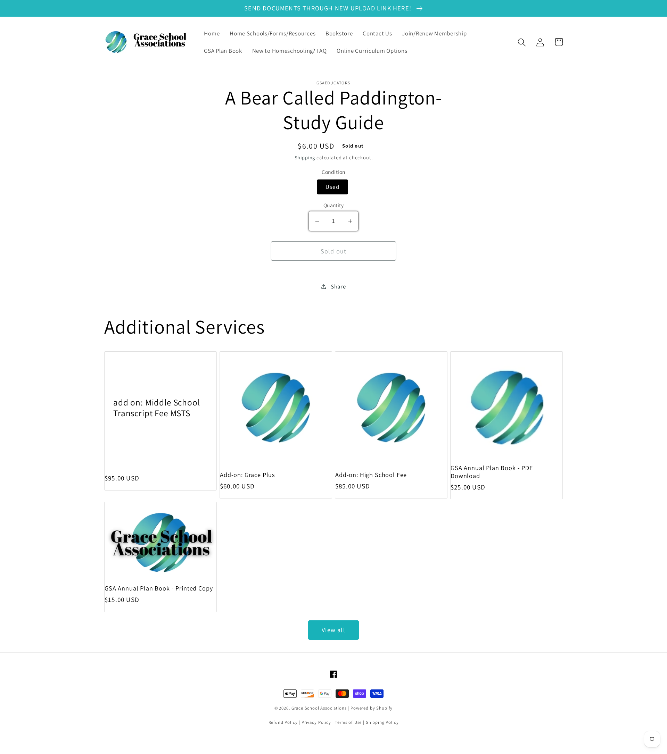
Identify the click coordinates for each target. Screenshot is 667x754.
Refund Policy (283, 722)
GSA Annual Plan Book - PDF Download (492, 472)
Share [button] (338, 286)
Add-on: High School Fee (371, 475)
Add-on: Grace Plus (247, 475)
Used (332, 187)
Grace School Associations (319, 708)
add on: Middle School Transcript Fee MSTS (156, 408)
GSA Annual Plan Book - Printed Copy (159, 588)
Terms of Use (348, 722)
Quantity (333, 205)
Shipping (305, 157)
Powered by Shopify (372, 708)
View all (333, 630)
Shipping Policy (382, 722)
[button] (522, 42)
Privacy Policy (316, 722)
